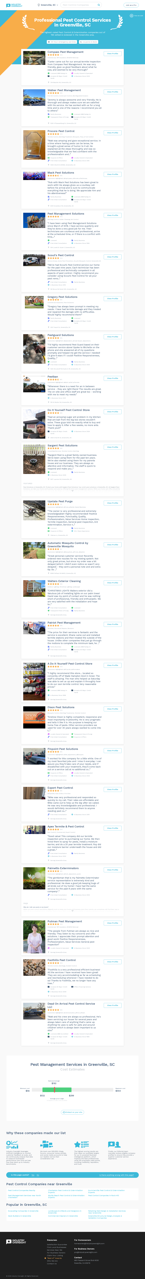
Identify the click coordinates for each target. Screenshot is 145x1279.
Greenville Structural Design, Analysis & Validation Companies (105, 1217)
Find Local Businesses (56, 1247)
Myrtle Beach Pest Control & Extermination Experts (66, 1196)
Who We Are (52, 1261)
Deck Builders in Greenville (19, 1216)
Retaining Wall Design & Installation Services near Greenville (107, 1212)
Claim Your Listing (55, 1255)
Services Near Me (54, 1250)
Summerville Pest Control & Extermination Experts (106, 1191)
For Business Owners (56, 1253)
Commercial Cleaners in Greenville (63, 1216)
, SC (43, 1205)
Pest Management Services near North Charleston (24, 1196)
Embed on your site (74, 1112)
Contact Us (52, 1264)
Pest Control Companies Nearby (21, 1190)
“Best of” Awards (54, 1258)
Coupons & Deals (90, 42)
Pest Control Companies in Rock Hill (103, 1195)
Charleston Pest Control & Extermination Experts (65, 1191)
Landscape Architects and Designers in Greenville (64, 1212)
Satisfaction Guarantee (57, 1244)
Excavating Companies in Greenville (23, 1211)
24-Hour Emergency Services (63, 42)
